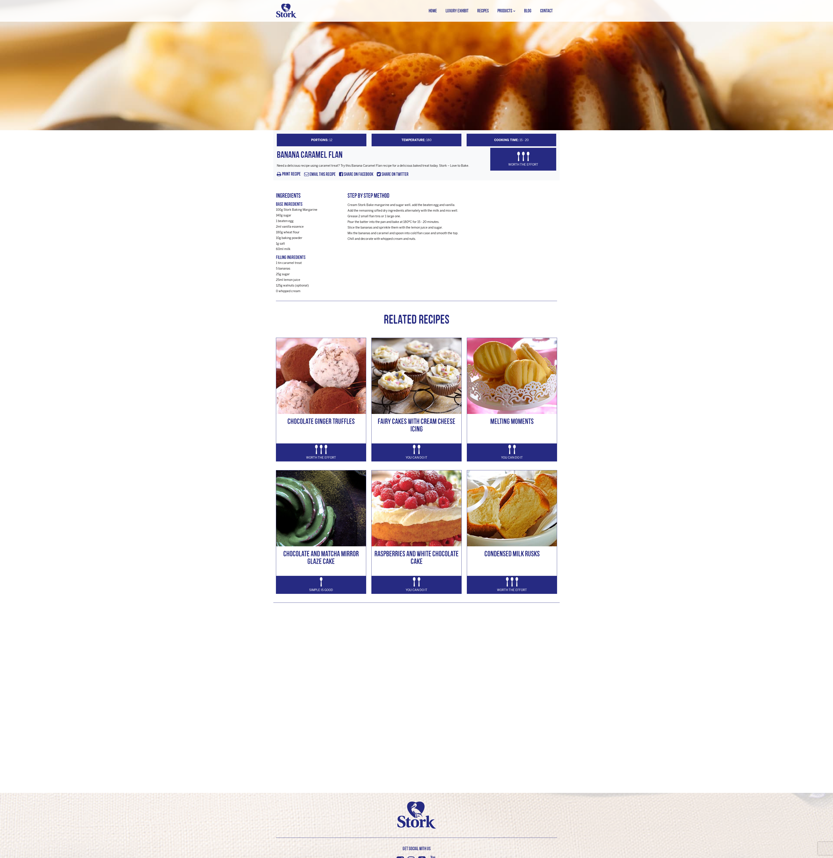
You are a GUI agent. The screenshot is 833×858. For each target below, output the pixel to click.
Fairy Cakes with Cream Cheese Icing (416, 425)
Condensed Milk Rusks (512, 553)
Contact (546, 10)
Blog (527, 10)
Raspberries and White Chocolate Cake (416, 557)
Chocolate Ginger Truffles (321, 421)
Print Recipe (291, 174)
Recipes (483, 10)
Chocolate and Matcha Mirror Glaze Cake (321, 557)
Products (504, 10)
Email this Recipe (322, 174)
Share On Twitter (394, 174)
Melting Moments (512, 421)
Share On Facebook (358, 174)
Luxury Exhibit (457, 10)
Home (433, 10)
